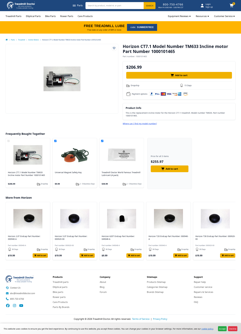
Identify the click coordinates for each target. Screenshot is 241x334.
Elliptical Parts (33, 16)
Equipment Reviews (178, 16)
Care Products (85, 16)
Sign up (209, 7)
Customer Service (223, 16)
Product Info (133, 108)
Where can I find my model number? (140, 123)
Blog (102, 287)
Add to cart (181, 75)
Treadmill (21, 40)
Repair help (200, 282)
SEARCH (149, 5)
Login (208, 4)
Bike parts (58, 292)
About (103, 282)
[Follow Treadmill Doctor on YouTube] (21, 305)
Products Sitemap (156, 282)
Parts (13, 40)
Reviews (198, 297)
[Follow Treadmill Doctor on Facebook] (8, 305)
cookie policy (207, 328)
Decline (232, 328)
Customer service (203, 287)
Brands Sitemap (155, 292)
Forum (103, 292)
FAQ (196, 302)
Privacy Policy (160, 318)
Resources (201, 16)
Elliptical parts (60, 287)
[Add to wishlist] (114, 48)
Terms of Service (141, 318)
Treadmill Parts (13, 16)
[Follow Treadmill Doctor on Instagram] (14, 305)
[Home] (7, 40)
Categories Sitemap (157, 287)
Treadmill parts (61, 282)
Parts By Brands (61, 307)
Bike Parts (50, 16)
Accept (222, 328)
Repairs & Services (203, 292)
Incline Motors (33, 40)
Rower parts (59, 297)
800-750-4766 (173, 4)
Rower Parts (66, 16)
